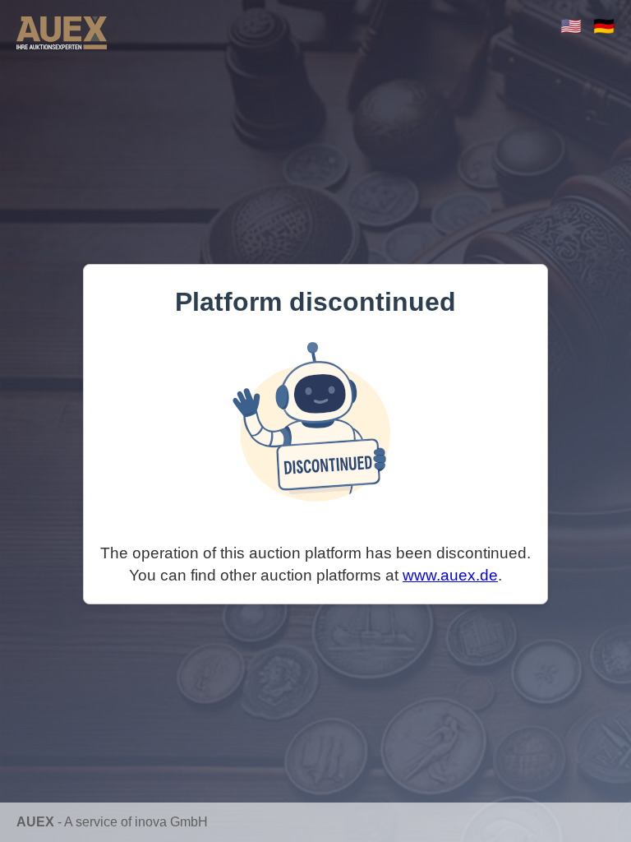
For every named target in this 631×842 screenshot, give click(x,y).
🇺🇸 (571, 25)
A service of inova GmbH (136, 822)
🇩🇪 (604, 25)
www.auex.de (450, 575)
